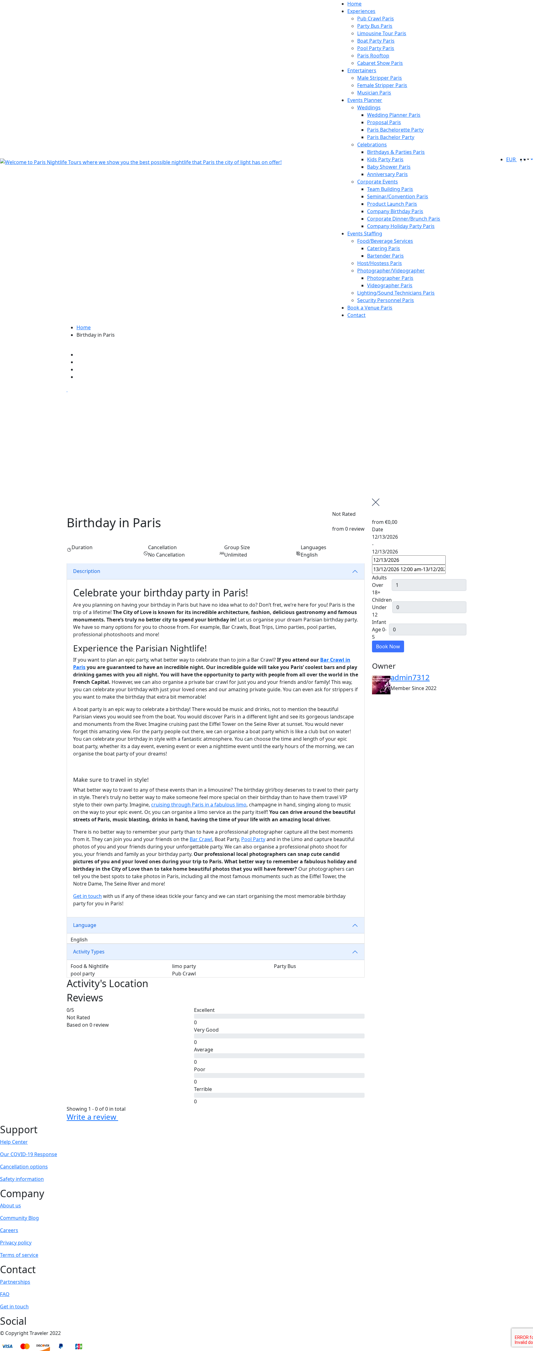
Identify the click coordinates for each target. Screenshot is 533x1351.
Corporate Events (377, 181)
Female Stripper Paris (382, 85)
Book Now (388, 646)
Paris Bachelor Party (390, 137)
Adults (379, 577)
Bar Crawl (201, 839)
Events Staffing (364, 233)
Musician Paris (374, 92)
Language (84, 925)
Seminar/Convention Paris (397, 196)
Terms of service (19, 1255)
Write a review (92, 1117)
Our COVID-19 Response (28, 1154)
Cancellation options (24, 1166)
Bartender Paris (385, 255)
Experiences (361, 11)
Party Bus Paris (374, 26)
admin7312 (410, 677)
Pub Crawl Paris (375, 18)
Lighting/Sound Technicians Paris (396, 292)
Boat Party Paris (376, 40)
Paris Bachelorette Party (395, 129)
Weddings (369, 107)
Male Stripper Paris (379, 77)
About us (10, 1205)
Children (382, 599)
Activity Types (89, 951)
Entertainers (361, 70)
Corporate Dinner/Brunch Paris (403, 218)
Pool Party (253, 839)
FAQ (5, 1294)
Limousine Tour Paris (381, 33)
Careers (9, 1230)
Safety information (22, 1179)
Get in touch (87, 896)
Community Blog (19, 1217)
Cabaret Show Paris (380, 63)
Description (86, 571)
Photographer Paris (390, 278)
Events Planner (364, 100)
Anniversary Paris (387, 174)
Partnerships (15, 1281)
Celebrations (372, 144)
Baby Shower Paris (389, 166)
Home (354, 3)
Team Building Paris (390, 189)
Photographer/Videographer (391, 270)
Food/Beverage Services (385, 241)
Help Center (14, 1141)
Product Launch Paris (392, 203)
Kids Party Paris (385, 159)
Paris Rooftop (373, 55)
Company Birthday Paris (395, 211)
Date (377, 529)
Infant (379, 622)
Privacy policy (15, 1242)
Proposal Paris (384, 122)
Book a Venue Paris (369, 307)
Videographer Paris (389, 285)
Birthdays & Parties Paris (396, 152)
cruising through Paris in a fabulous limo (198, 804)
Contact (356, 315)
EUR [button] (511, 159)
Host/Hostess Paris (379, 263)
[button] (527, 159)
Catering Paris (383, 248)
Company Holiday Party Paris (401, 226)
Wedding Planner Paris (393, 115)
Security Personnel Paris (385, 300)
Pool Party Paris (375, 48)
